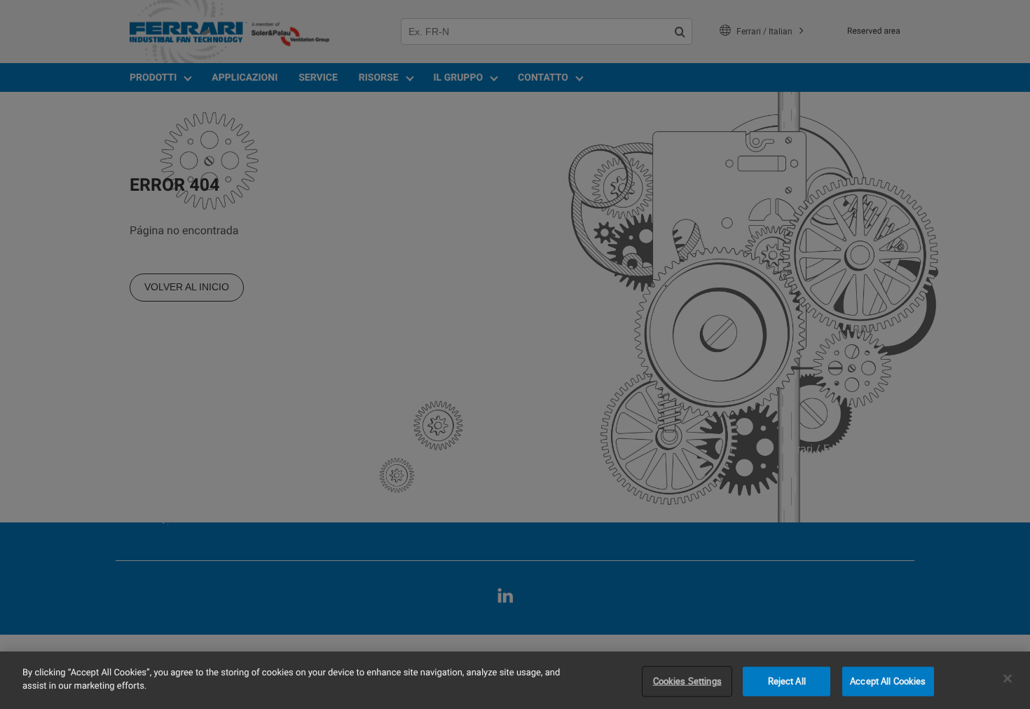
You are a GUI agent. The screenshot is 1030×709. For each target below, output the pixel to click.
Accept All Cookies (888, 681)
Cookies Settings (687, 681)
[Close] (1007, 678)
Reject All (787, 681)
